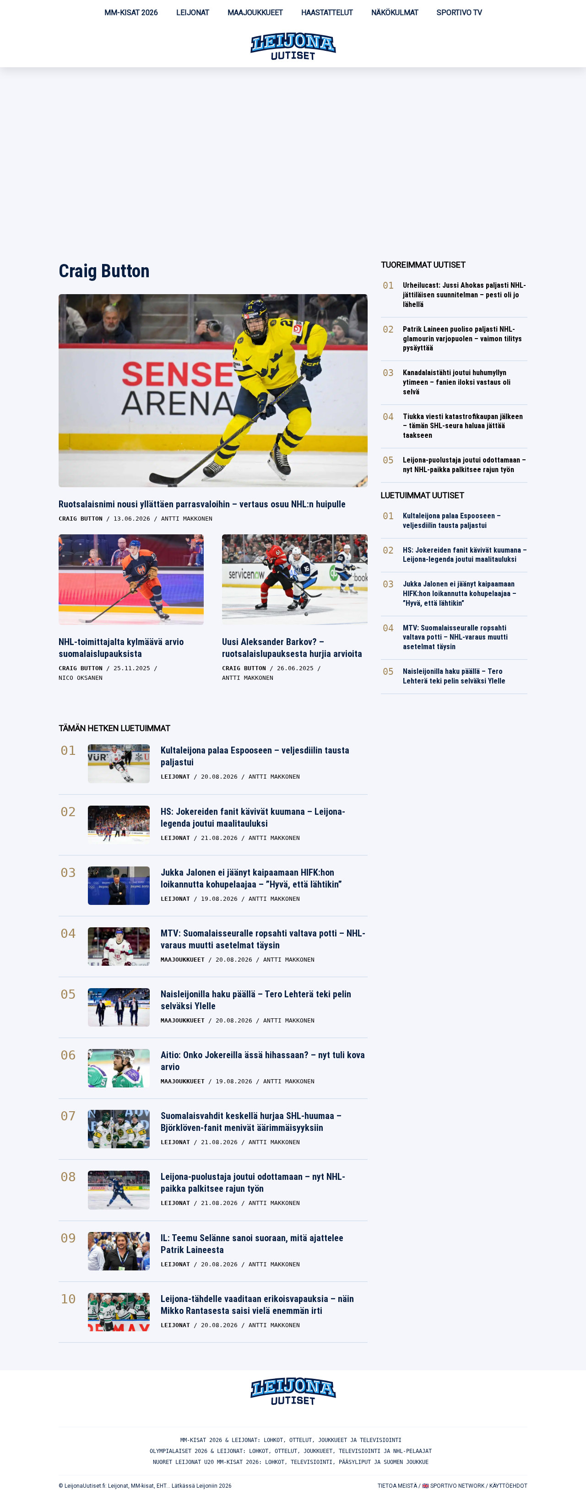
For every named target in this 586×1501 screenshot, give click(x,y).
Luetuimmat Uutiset (422, 495)
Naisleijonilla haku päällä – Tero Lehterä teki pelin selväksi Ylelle (256, 1000)
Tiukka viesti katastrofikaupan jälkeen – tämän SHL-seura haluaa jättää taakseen (463, 426)
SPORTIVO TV (459, 12)
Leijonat (192, 12)
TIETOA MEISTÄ (397, 1486)
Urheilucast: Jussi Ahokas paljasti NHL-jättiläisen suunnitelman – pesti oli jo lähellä (464, 295)
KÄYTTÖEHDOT (508, 1486)
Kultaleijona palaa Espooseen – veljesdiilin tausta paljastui (255, 756)
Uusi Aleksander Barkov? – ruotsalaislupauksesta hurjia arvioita (292, 647)
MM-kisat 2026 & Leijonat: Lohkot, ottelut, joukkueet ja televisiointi (291, 1440)
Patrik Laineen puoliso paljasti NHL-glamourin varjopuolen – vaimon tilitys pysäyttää (462, 339)
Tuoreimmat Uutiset (423, 264)
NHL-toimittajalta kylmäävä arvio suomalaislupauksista (121, 647)
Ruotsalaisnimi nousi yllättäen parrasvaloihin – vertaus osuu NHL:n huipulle (202, 504)
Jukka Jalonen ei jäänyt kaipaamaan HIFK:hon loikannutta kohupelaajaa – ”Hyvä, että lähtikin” (251, 878)
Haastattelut (327, 12)
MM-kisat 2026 (131, 12)
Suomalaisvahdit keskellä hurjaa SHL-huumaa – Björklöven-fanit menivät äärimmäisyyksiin (251, 1121)
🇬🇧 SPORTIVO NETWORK (453, 1486)
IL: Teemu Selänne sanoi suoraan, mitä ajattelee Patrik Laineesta (252, 1243)
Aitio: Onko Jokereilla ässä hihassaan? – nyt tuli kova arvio (263, 1060)
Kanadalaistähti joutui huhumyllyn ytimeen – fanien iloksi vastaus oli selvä (456, 382)
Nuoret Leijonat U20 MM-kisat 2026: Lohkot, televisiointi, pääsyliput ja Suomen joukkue (291, 1462)
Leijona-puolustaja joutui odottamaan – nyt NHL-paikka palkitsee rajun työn (253, 1182)
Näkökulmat (394, 12)
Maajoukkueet (255, 12)
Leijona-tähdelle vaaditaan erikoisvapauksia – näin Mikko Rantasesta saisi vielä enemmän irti (257, 1304)
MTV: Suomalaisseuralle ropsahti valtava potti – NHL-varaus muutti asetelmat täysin (263, 939)
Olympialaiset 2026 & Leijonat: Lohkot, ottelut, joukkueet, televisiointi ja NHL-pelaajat (291, 1451)
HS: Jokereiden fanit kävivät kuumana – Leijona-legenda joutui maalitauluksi (253, 817)
